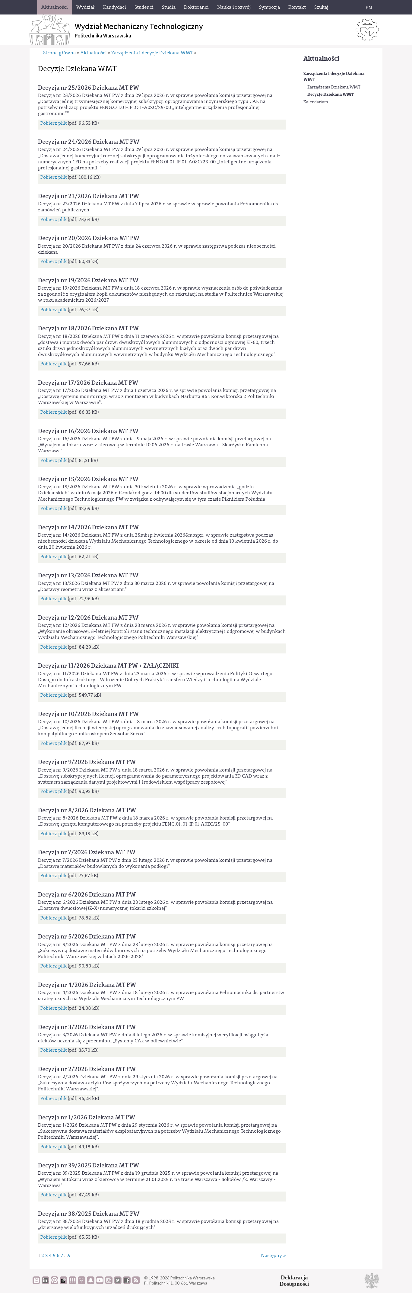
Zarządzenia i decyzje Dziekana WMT (333, 76)
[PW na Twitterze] (118, 1282)
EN (369, 8)
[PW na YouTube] (99, 1282)
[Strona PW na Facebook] (127, 1282)
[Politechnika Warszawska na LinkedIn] (45, 1282)
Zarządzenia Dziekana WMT (333, 87)
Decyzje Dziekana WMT (330, 94)
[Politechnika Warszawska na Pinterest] (54, 1282)
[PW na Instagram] (109, 1282)
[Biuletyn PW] (72, 1282)
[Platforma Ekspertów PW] (63, 1282)
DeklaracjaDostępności (294, 1280)
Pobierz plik (53, 123)
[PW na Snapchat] (90, 1282)
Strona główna (59, 53)
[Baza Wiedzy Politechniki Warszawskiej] (36, 1282)
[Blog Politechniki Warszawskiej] (81, 1282)
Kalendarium (315, 102)
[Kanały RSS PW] (136, 1282)
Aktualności (321, 58)
